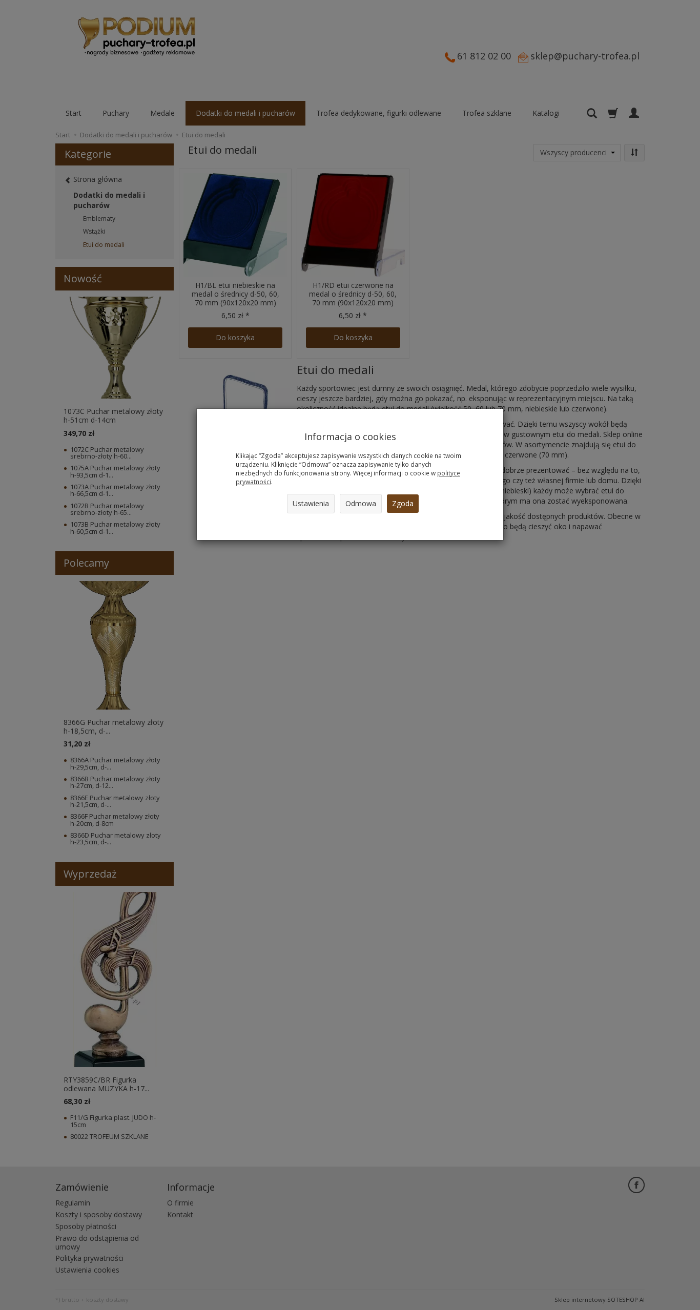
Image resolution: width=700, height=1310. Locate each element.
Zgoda (403, 503)
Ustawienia (311, 503)
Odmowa (360, 503)
